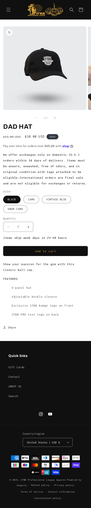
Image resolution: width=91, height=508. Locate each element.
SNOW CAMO (15, 209)
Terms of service (32, 492)
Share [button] (12, 327)
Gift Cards (16, 367)
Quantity (9, 218)
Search (13, 396)
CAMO (31, 199)
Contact (14, 376)
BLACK (12, 199)
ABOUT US (14, 386)
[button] (8, 9)
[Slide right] (54, 118)
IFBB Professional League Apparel (43, 480)
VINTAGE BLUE (56, 199)
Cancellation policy (47, 498)
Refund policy (40, 485)
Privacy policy (64, 485)
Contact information (61, 492)
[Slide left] (36, 118)
